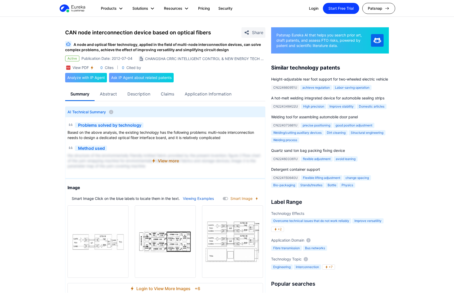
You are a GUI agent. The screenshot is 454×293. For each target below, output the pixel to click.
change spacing (357, 178)
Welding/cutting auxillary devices (297, 133)
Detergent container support (295, 169)
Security (225, 8)
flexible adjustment (317, 159)
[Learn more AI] (377, 40)
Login (313, 8)
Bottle (332, 185)
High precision (313, 106)
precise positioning (316, 125)
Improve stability (341, 106)
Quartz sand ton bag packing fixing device (308, 150)
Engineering (282, 267)
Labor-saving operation (352, 87)
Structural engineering (367, 133)
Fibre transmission (286, 248)
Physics (347, 185)
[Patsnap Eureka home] (72, 8)
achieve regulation (316, 87)
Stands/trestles (311, 185)
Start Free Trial (341, 8)
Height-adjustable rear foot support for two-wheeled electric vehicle (329, 79)
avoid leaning (345, 159)
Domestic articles (371, 106)
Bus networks (315, 248)
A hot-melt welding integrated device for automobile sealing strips (327, 98)
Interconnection (307, 267)
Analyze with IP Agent (86, 77)
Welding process (285, 140)
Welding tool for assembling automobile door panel (314, 117)
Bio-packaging (284, 185)
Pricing (204, 8)
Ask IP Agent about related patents (141, 77)
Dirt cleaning (336, 133)
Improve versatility (367, 221)
